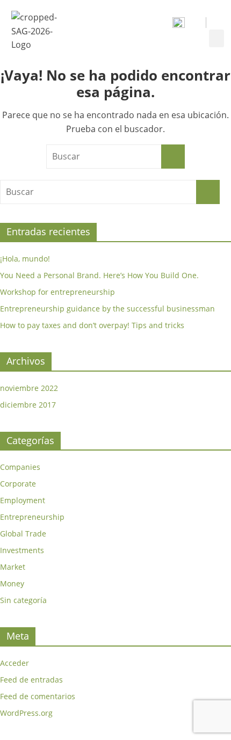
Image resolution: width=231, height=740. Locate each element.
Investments (22, 550)
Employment (22, 500)
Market (12, 567)
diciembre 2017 (28, 405)
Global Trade (23, 533)
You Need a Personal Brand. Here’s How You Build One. (99, 275)
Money (12, 583)
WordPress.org (26, 713)
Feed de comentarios (37, 696)
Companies (20, 467)
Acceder (14, 663)
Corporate (18, 483)
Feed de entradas (31, 679)
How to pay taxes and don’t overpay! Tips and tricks (92, 325)
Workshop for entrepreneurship (57, 292)
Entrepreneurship (32, 517)
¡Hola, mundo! (25, 258)
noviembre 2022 (29, 388)
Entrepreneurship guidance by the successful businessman (107, 308)
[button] (216, 38)
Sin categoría (23, 600)
